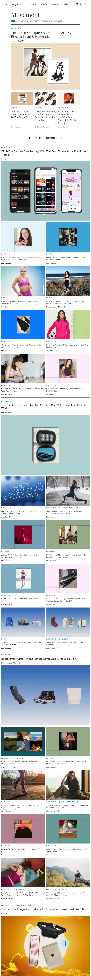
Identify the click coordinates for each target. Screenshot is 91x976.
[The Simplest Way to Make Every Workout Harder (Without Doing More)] (23, 324)
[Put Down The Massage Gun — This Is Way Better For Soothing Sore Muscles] (68, 534)
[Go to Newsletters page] (76, 4)
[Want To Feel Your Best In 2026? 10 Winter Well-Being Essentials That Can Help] (68, 490)
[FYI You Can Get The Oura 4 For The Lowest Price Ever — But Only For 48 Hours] (23, 237)
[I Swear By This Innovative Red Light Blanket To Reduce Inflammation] (23, 828)
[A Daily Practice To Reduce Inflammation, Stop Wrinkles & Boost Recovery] (23, 534)
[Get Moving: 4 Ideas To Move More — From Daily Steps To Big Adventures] (68, 872)
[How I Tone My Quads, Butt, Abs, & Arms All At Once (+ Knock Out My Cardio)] (68, 578)
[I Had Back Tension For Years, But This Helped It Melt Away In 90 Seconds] (68, 741)
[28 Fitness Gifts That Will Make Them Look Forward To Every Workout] (23, 622)
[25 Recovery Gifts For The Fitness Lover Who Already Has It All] (45, 695)
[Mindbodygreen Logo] (13, 4)
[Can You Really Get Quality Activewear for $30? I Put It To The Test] (68, 368)
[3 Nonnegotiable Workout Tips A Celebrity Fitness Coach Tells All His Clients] (69, 98)
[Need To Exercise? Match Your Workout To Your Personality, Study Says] (23, 785)
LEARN (43, 4)
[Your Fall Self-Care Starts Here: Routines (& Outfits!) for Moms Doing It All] (68, 785)
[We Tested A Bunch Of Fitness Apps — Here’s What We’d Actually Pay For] (23, 368)
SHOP (67, 4)
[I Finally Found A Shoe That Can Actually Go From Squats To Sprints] (68, 237)
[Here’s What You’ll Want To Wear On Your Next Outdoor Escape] (23, 741)
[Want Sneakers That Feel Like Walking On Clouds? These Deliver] (68, 828)
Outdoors (46, 21)
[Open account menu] (85, 4)
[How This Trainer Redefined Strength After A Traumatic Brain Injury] (23, 281)
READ (33, 4)
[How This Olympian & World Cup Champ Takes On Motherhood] (68, 324)
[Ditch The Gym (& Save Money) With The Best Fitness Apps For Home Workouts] (45, 191)
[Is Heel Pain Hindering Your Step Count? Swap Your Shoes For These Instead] (45, 98)
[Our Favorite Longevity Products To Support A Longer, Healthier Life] (45, 946)
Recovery (58, 21)
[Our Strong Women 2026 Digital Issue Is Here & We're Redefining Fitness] (23, 490)
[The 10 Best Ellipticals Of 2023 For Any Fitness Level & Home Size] (45, 66)
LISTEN (54, 4)
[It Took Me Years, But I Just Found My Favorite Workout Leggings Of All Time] (68, 281)
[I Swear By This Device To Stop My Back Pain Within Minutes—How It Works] (45, 445)
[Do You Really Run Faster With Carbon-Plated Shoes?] (23, 578)
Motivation (22, 21)
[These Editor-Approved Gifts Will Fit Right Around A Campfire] (68, 622)
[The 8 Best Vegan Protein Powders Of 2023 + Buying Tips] (22, 98)
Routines (34, 21)
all (13, 21)
